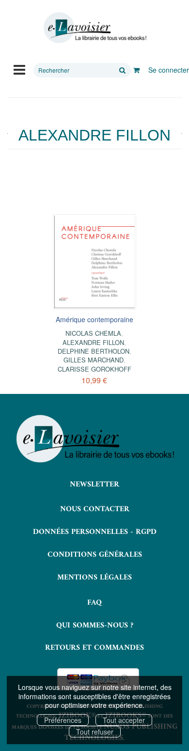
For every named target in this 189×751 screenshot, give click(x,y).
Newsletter (94, 484)
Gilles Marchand (93, 359)
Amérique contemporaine (94, 319)
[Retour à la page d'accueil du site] (94, 28)
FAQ (94, 603)
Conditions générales (94, 555)
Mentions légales (94, 577)
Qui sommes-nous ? (94, 625)
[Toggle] (19, 69)
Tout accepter (124, 720)
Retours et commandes (94, 648)
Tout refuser (94, 731)
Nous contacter (94, 509)
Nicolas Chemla (93, 333)
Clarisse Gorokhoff (94, 369)
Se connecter (168, 70)
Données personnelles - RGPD (95, 532)
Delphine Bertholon (93, 351)
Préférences (62, 720)
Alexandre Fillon (93, 342)
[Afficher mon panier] (136, 70)
